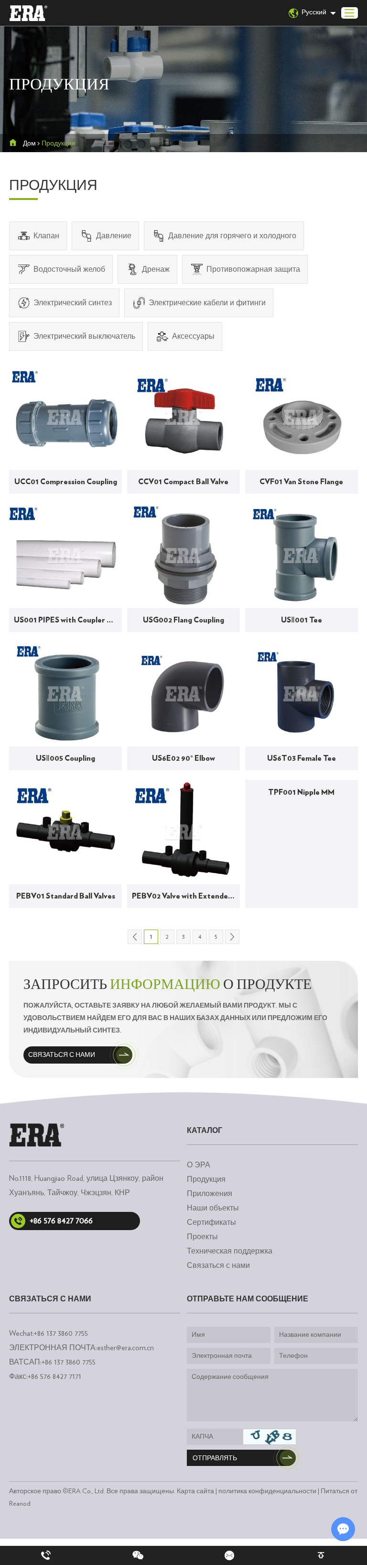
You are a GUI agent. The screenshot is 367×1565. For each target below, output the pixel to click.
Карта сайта (195, 1491)
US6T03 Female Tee (301, 758)
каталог (204, 1130)
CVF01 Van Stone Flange (301, 482)
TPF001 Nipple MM (301, 792)
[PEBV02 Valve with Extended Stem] (183, 832)
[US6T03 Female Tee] (301, 694)
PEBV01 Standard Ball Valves (65, 896)
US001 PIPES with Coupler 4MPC (68, 620)
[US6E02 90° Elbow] (183, 694)
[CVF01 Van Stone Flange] (301, 417)
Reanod (20, 1503)
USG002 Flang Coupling (183, 620)
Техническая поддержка (229, 1251)
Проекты (202, 1237)
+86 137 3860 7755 (69, 1362)
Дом (29, 143)
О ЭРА (198, 1165)
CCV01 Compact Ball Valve (183, 482)
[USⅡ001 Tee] (301, 555)
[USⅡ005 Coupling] (65, 694)
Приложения (209, 1194)
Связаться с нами (61, 1055)
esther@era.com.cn (125, 1348)
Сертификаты (211, 1222)
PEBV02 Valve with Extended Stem (186, 896)
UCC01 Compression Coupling (65, 482)
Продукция (206, 1179)
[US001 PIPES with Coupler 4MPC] (65, 555)
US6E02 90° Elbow (183, 758)
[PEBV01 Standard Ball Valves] (65, 832)
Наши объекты (213, 1208)
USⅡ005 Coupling (65, 758)
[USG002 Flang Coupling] (183, 555)
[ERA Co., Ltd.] (28, 13)
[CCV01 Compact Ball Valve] (183, 417)
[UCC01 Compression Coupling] (65, 417)
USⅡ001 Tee (301, 620)
